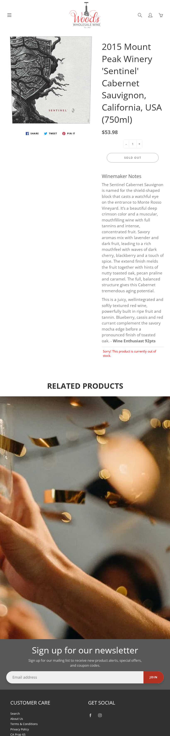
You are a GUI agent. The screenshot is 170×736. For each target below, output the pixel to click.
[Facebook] (90, 715)
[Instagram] (99, 715)
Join (154, 677)
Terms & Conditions (24, 724)
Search (15, 714)
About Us (16, 719)
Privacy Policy (19, 729)
